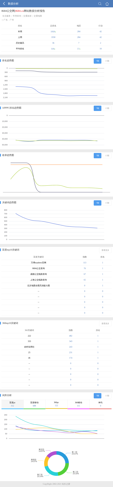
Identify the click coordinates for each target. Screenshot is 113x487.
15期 (107, 61)
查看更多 (105, 250)
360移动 (78, 404)
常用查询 (17, 16)
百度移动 (34, 404)
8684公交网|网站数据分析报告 (23, 10)
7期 (97, 61)
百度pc (12, 404)
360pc (56, 404)
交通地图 (38, 16)
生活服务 (6, 16)
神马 (100, 404)
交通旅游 (27, 16)
